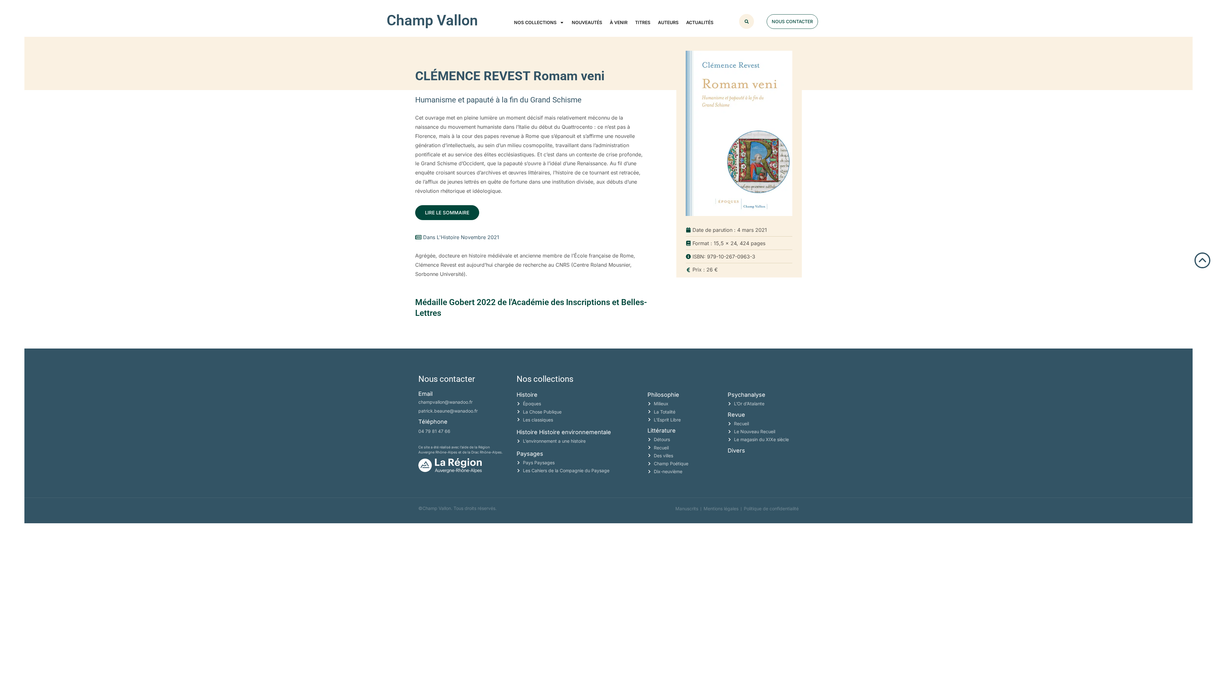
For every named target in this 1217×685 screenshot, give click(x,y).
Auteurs (668, 22)
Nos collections (535, 22)
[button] (746, 21)
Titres (642, 22)
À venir (619, 22)
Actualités (699, 22)
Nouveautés (587, 22)
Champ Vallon (432, 20)
